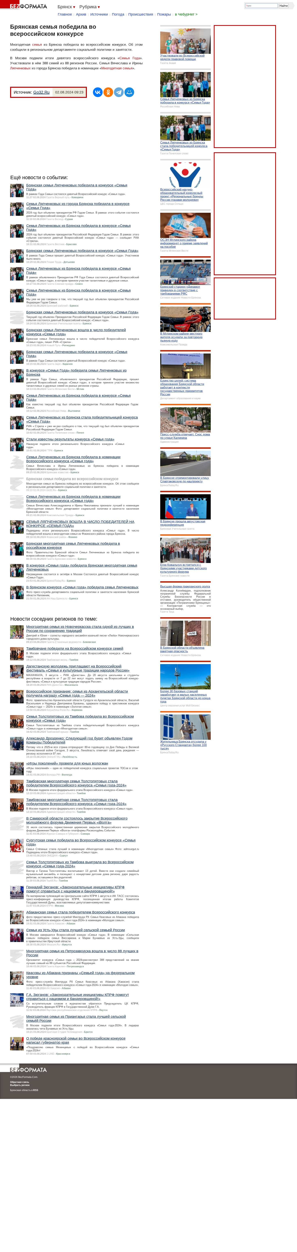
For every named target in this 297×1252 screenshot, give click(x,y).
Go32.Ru (41, 92)
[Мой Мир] (129, 92)
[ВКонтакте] (98, 92)
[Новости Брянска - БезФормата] (24, 5)
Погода (118, 14)
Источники (99, 14)
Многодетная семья (116, 68)
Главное (65, 14)
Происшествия (140, 14)
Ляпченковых (20, 68)
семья (37, 45)
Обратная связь (19, 1082)
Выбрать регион (19, 1085)
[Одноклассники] (108, 92)
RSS (35, 1090)
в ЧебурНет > (186, 14)
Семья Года (129, 58)
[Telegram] (119, 92)
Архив (81, 14)
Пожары (164, 14)
